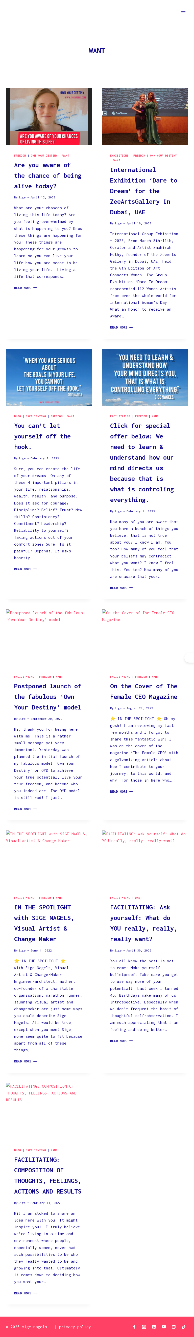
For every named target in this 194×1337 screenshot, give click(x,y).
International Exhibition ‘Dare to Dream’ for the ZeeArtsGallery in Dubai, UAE (143, 191)
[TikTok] (183, 1326)
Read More (25, 288)
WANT (65, 155)
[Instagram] (144, 1326)
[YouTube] (164, 1326)
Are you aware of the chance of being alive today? (47, 175)
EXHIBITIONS (119, 155)
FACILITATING (36, 416)
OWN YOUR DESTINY (44, 155)
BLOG (17, 416)
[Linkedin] (173, 1326)
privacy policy (75, 1326)
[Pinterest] (154, 1326)
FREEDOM (20, 155)
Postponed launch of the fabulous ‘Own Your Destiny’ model (47, 696)
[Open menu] (183, 13)
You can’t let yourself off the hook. (42, 436)
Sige (22, 197)
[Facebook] (134, 1326)
